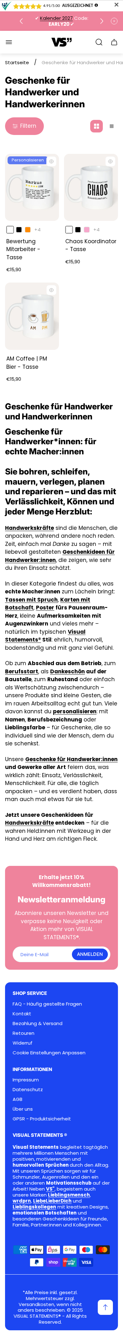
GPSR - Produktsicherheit (42, 1118)
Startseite (17, 62)
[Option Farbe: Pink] (87, 229)
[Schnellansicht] (51, 161)
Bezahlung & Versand (37, 1023)
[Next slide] (101, 21)
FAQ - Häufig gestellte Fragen (47, 1004)
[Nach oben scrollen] (105, 1307)
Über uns (23, 1109)
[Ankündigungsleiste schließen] (114, 21)
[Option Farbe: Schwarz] (19, 229)
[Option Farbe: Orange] (28, 229)
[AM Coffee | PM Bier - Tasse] (32, 316)
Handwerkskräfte (29, 823)
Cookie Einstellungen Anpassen (49, 1052)
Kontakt (22, 1013)
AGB (17, 1099)
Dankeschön (67, 671)
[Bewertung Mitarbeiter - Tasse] (32, 187)
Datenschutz (28, 1089)
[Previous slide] (21, 21)
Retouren (23, 1033)
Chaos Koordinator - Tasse (90, 245)
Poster (45, 607)
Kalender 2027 (56, 18)
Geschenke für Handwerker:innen (71, 759)
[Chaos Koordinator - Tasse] (91, 187)
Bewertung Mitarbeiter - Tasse (23, 249)
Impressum (26, 1079)
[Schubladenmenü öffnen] (9, 42)
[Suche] (99, 42)
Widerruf (22, 1043)
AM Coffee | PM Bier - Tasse (26, 363)
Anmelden (90, 954)
